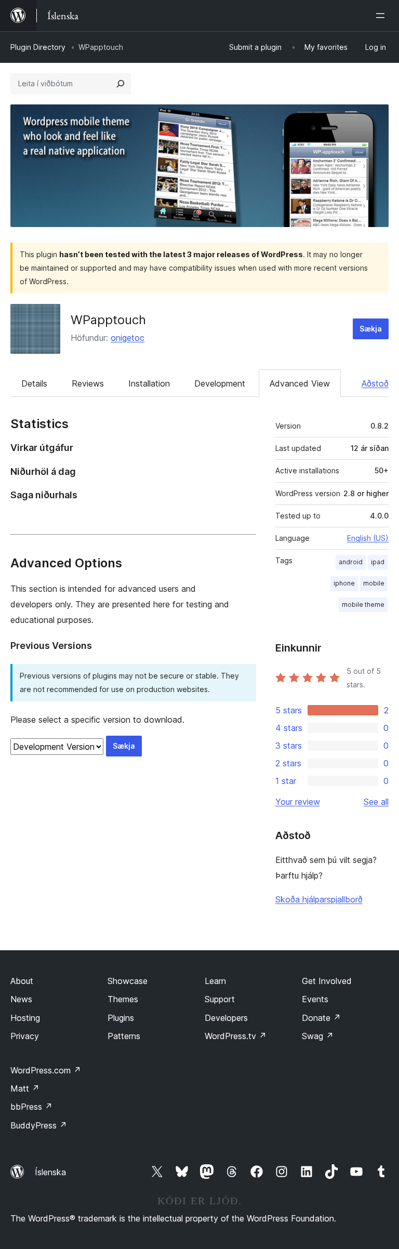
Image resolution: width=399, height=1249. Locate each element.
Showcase (128, 981)
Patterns (124, 1036)
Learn (215, 981)
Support (220, 999)
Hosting (25, 1018)
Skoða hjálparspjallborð (319, 899)
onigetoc (127, 338)
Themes (123, 999)
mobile (373, 583)
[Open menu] (382, 15)
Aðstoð (375, 383)
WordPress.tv (236, 1036)
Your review (297, 801)
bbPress (31, 1106)
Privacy (24, 1036)
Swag (318, 1036)
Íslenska (50, 1172)
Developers (226, 1018)
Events (315, 999)
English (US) (368, 538)
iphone (344, 583)
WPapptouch (108, 319)
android (351, 562)
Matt (24, 1088)
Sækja (371, 328)
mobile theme (363, 604)
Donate (321, 1018)
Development (219, 383)
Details (34, 383)
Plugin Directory (37, 47)
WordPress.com (45, 1070)
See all (376, 801)
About (21, 981)
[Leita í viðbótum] (120, 83)
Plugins (121, 1018)
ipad (377, 562)
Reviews (88, 383)
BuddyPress (38, 1125)
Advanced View (300, 383)
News (21, 999)
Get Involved (327, 981)
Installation (149, 383)
